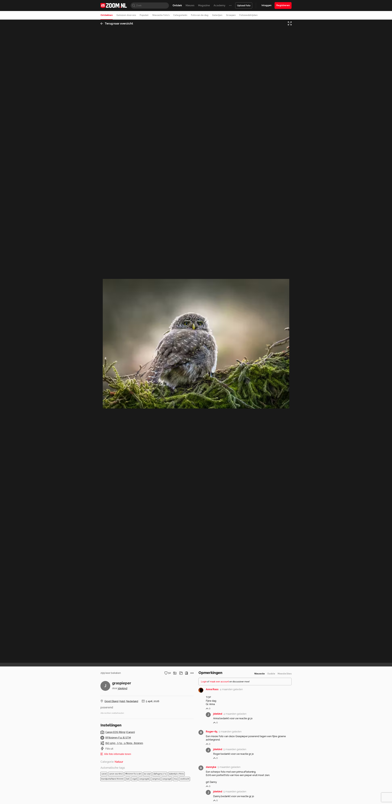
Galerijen (217, 15)
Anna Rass (212, 689)
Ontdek (177, 5)
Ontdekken (106, 15)
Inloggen (266, 5)
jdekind (122, 688)
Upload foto (243, 5)
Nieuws (190, 5)
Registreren (283, 5)
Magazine (204, 5)
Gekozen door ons (126, 15)
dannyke (211, 767)
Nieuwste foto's (161, 15)
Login (204, 681)
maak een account (219, 681)
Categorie (111, 761)
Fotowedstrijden (248, 15)
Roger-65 (211, 731)
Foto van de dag (199, 15)
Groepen (231, 15)
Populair (144, 15)
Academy (219, 5)
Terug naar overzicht (119, 23)
